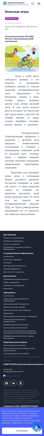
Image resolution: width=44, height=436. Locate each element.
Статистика (8, 296)
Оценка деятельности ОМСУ (16, 353)
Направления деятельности (16, 279)
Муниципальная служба (14, 307)
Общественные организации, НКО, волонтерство (19, 349)
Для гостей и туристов (13, 272)
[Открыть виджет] (37, 427)
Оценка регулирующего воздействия (14, 320)
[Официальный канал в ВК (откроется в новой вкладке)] (14, 383)
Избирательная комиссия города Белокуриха (18, 337)
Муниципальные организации (17, 310)
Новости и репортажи (13, 238)
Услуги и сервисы (11, 244)
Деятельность (9, 276)
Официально (9, 293)
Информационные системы (15, 325)
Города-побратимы (12, 269)
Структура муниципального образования (16, 300)
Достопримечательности (14, 266)
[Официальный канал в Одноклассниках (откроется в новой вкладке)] (21, 383)
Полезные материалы (13, 241)
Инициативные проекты (14, 345)
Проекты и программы (13, 285)
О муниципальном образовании (18, 253)
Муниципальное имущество (16, 304)
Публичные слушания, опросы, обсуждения (17, 248)
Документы (8, 313)
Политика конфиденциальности (13, 370)
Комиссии (8, 288)
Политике (28, 423)
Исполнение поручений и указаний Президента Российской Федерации (20, 332)
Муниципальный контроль (15, 328)
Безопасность (12, 18)
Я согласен (22, 431)
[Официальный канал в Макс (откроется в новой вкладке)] (6, 383)
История (7, 263)
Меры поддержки (11, 282)
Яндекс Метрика (9, 413)
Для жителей (9, 235)
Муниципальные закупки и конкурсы (20, 316)
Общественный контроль (15, 342)
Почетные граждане (12, 259)
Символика (8, 256)
